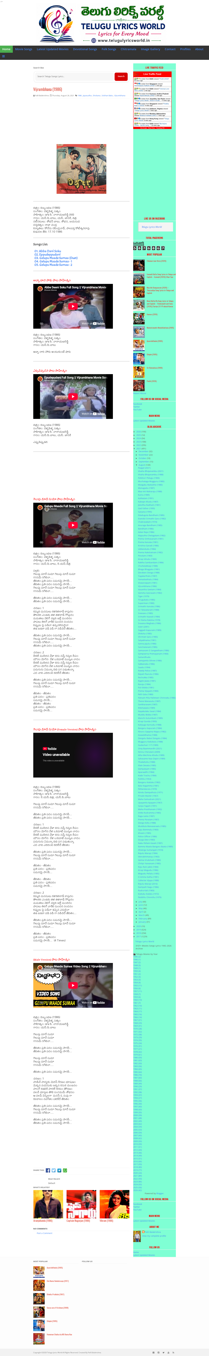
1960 (137, 999)
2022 (138, 445)
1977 (137, 1049)
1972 (137, 1034)
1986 (137, 1075)
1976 (137, 1046)
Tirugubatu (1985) (146, 599)
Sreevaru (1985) (145, 613)
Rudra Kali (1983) (146, 890)
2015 (137, 1158)
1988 (137, 1080)
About (199, 49)
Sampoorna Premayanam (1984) (153, 653)
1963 (137, 1008)
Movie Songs (23, 49)
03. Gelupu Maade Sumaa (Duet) (56, 258)
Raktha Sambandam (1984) (151, 562)
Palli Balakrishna (153, 1232)
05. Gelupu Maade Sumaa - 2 (53, 265)
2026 (138, 431)
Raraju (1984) (144, 684)
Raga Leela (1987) (146, 816)
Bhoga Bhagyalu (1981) (149, 569)
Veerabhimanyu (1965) (148, 856)
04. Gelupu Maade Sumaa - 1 (53, 261)
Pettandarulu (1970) (147, 789)
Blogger (160, 1193)
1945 (137, 956)
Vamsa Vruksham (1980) (149, 860)
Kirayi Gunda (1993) (147, 721)
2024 (138, 438)
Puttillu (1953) (144, 779)
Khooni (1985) (144, 833)
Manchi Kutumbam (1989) (150, 718)
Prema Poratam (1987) (148, 819)
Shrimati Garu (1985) (148, 636)
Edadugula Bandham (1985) (151, 515)
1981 (137, 1060)
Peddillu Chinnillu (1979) (149, 897)
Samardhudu (144, 657)
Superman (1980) (146, 603)
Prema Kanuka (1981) (148, 542)
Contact (170, 49)
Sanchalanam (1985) (147, 647)
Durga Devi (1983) (146, 839)
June (141, 905)
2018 (138, 933)
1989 (137, 1083)
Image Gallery (150, 49)
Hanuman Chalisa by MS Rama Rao (59, 1334)
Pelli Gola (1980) (145, 694)
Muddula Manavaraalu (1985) (152, 826)
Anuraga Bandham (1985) (150, 525)
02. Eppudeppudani (47, 254)
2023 (138, 441)
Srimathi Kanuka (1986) (149, 606)
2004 (137, 1126)
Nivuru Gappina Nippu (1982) (152, 731)
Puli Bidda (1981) (146, 687)
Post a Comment (44, 1233)
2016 (137, 1161)
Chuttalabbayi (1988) (148, 566)
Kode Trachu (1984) (147, 775)
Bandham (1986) (146, 528)
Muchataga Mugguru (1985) (151, 481)
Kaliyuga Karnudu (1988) (149, 724)
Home (6, 49)
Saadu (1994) (144, 667)
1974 (137, 1040)
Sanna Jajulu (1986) (147, 643)
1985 (137, 1072)
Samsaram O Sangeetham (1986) (153, 650)
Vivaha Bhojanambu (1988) (150, 474)
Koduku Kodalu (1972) (148, 893)
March (142, 915)
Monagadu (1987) (146, 488)
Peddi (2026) (164, 79)
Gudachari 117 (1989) (148, 745)
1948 (137, 965)
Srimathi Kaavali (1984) (149, 616)
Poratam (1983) (145, 555)
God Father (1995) (146, 508)
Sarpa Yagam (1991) (147, 806)
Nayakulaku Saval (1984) (149, 711)
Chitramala (128, 49)
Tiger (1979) (143, 596)
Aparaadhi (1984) (146, 772)
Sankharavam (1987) (147, 704)
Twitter (136, 406)
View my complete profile (154, 1236)
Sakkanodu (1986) (146, 664)
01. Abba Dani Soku (47, 251)
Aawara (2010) (152, 314)
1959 (137, 997)
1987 (137, 1077)
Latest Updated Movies (53, 49)
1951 (137, 974)
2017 (138, 936)
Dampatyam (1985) (147, 768)
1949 (137, 968)
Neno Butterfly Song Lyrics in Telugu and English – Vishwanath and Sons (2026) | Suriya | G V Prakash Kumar (160, 303)
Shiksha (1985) (145, 633)
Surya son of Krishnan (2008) (57, 1307)
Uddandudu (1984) (147, 549)
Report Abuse (139, 393)
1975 (137, 1043)
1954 (137, 982)
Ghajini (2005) (152, 354)
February (143, 918)
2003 (137, 1124)
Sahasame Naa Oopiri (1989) (151, 758)
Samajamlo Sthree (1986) (150, 660)
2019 (138, 929)
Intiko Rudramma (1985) (149, 812)
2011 (137, 1147)
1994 (137, 1098)
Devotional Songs (85, 49)
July (141, 901)
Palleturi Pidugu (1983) (149, 478)
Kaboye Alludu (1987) (148, 501)
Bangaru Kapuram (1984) (150, 728)
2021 (138, 448)
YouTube (137, 409)
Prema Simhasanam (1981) (150, 538)
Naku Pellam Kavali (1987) (150, 843)
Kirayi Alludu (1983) (147, 559)
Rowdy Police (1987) (147, 670)
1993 (137, 1095)
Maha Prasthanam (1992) (150, 809)
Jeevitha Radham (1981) (149, 505)
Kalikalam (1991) (146, 498)
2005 (137, 1129)
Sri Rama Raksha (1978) (149, 620)
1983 (137, 1066)
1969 (137, 1025)
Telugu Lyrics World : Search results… (148, 100)
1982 (137, 1063)
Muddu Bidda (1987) (147, 714)
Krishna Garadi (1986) (148, 545)
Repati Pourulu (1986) (148, 674)
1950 (137, 971)
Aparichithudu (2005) (147, 95)
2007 (137, 1135)
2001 (137, 1118)
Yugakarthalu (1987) (147, 576)
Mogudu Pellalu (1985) (148, 873)
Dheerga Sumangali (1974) (150, 850)
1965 (137, 1014)
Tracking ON (160, 128)
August (142, 465)
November (144, 454)
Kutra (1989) (144, 494)
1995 (137, 1101)
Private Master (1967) (148, 795)
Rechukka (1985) (145, 677)
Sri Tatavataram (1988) (148, 609)
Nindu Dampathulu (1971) (150, 792)
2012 (137, 1150)
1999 (137, 1112)
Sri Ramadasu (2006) (155, 367)
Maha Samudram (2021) (149, 799)
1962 (137, 1005)
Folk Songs (109, 49)
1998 (137, 1109)
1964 (137, 1011)
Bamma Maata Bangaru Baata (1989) (155, 846)
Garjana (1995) (145, 511)
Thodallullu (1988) (146, 762)
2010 (137, 1144)
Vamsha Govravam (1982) (150, 593)
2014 (137, 1155)
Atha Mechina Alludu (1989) (151, 755)
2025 (138, 435)
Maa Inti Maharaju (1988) (150, 491)
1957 (137, 991)
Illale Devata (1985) (147, 765)
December (144, 451)
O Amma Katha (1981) (148, 877)
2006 (137, 1132)
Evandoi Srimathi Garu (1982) (152, 518)
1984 (137, 1069)
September (144, 461)
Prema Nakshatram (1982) (150, 552)
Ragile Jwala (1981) (147, 680)
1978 (137, 1051)
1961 (137, 1002)
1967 (137, 1020)
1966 (137, 1017)
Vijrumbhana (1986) (47, 89)
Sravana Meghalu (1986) (149, 623)
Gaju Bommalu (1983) (148, 829)
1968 (137, 1023)
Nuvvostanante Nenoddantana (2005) (160, 327)
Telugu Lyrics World (141, 110)
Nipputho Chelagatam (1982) (151, 535)
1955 (137, 985)
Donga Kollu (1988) (147, 822)
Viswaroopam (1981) (147, 582)
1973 (137, 1037)
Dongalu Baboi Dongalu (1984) (152, 738)
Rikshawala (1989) (146, 707)
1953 (137, 979)
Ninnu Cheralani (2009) (149, 752)
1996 (137, 1103)
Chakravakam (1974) (147, 521)
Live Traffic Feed (152, 74)
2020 (138, 926)
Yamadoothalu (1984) (148, 579)
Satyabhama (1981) (147, 640)
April (141, 911)
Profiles (185, 49)
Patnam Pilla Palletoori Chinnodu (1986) (157, 697)
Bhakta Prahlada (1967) (148, 115)
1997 (137, 1106)
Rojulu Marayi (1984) (148, 853)
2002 (137, 1121)
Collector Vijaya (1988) (148, 880)
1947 (137, 962)
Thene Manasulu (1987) (149, 701)
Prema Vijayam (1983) (148, 691)
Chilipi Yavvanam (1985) (149, 863)
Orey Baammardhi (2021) (150, 748)
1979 (137, 1054)
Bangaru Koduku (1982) (149, 782)
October (143, 458)
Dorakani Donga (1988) (149, 572)
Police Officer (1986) (147, 836)
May (141, 908)
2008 (137, 1138)
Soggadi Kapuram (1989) (149, 630)
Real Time (151, 128)
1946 (137, 959)
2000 (137, 1115)
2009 (137, 1141)
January (142, 921)
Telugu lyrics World (54, 1352)
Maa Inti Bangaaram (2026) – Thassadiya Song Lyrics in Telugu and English (160, 290)
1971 (137, 1031)
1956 (137, 988)
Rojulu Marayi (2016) (148, 883)
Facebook (137, 404)
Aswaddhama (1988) (147, 735)
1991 (137, 1089)
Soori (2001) (143, 626)
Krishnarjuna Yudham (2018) (144, 85)
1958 (137, 994)
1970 (137, 1028)
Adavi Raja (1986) (146, 532)
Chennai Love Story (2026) (156, 260)
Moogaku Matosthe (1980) (150, 484)
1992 (137, 1092)
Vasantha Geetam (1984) (149, 589)
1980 (137, 1057)
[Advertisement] (81, 121)
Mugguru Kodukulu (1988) (150, 741)
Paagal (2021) (144, 467)
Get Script (143, 128)
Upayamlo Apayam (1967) (150, 802)
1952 (137, 976)
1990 (137, 1086)
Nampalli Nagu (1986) (148, 887)
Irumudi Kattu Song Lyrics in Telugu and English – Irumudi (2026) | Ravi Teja (161, 275)
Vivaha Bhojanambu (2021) (150, 471)
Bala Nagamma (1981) (148, 785)
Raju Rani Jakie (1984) (148, 866)
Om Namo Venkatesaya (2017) (58, 1280)
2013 (137, 1152)
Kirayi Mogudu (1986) (148, 870)
